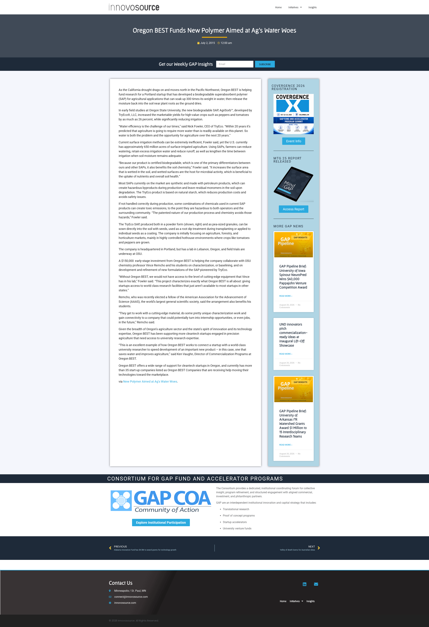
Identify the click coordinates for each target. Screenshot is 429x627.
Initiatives (293, 7)
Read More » (285, 296)
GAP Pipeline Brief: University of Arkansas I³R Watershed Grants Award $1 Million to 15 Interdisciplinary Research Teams (293, 423)
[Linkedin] (305, 584)
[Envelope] (316, 584)
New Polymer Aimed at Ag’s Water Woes (150, 381)
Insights (313, 7)
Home (278, 7)
